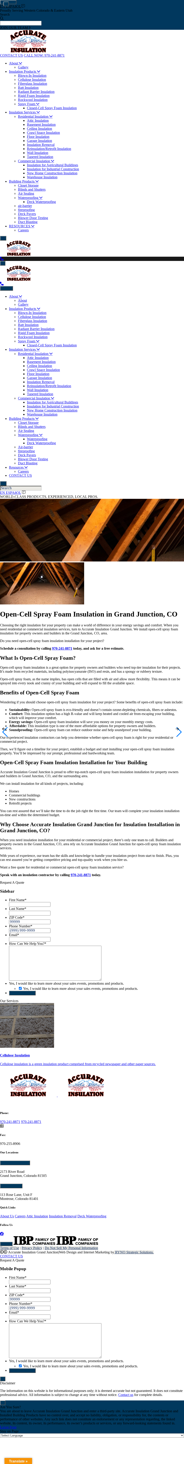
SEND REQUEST (22, 993)
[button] (5, 732)
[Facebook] (2, 1234)
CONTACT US (11, 1256)
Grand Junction (15, 1163)
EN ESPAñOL (10, 6)
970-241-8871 (62, 648)
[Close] (6, 4)
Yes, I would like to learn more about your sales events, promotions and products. (80, 988)
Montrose (11, 1186)
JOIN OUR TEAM (14, 28)
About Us (7, 1216)
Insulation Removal (63, 1216)
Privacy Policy (32, 1248)
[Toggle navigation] (3, 238)
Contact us (125, 1395)
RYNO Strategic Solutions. (134, 1252)
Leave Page (8, 1427)
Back (7, 288)
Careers (20, 1216)
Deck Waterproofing (91, 1216)
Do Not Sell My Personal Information (71, 1248)
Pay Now (6, 1244)
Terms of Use (9, 1248)
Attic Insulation (37, 1216)
